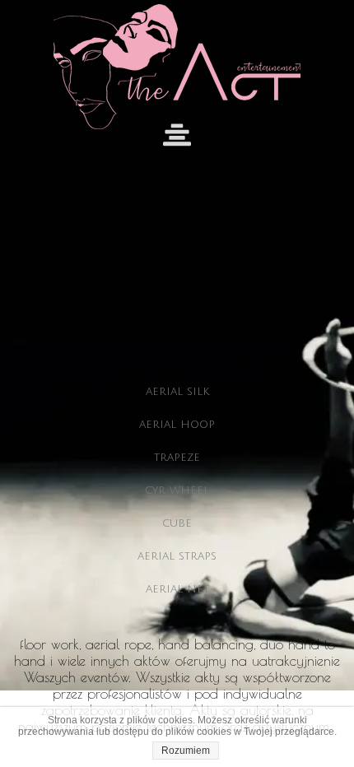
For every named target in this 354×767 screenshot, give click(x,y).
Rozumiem (185, 750)
